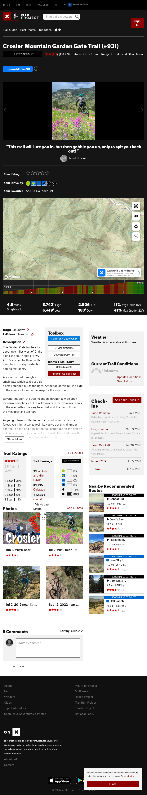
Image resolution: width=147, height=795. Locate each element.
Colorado (39, 489)
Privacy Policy (127, 776)
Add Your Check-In (127, 399)
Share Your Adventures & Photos (25, 713)
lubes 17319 (98, 461)
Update (129, 377)
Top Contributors (15, 708)
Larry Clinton (99, 429)
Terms (81, 790)
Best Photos (28, 29)
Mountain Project (86, 685)
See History (124, 381)
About (8, 685)
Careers (9, 764)
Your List (47, 191)
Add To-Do (33, 191)
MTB (18, 4)
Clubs (8, 702)
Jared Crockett (78, 158)
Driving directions (64, 347)
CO (87, 54)
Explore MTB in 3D (18, 69)
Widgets (9, 696)
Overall (37, 499)
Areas (78, 54)
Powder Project (84, 708)
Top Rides (45, 29)
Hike (29, 4)
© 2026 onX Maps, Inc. (63, 790)
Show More (14, 439)
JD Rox (95, 469)
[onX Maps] (12, 735)
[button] (7, 111)
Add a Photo (75, 507)
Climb (6, 4)
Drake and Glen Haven (128, 54)
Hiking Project (84, 696)
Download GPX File (64, 354)
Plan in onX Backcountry (64, 338)
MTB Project (83, 691)
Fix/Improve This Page (64, 373)
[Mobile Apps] (58, 29)
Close (113, 784)
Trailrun (43, 4)
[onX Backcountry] (76, 5)
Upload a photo (64, 366)
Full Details (75, 452)
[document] (113, 779)
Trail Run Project (85, 702)
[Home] (22, 16)
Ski (57, 4)
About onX (11, 759)
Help (7, 691)
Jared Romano (100, 413)
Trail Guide (10, 29)
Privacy (91, 790)
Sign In (137, 23)
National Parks (84, 713)
